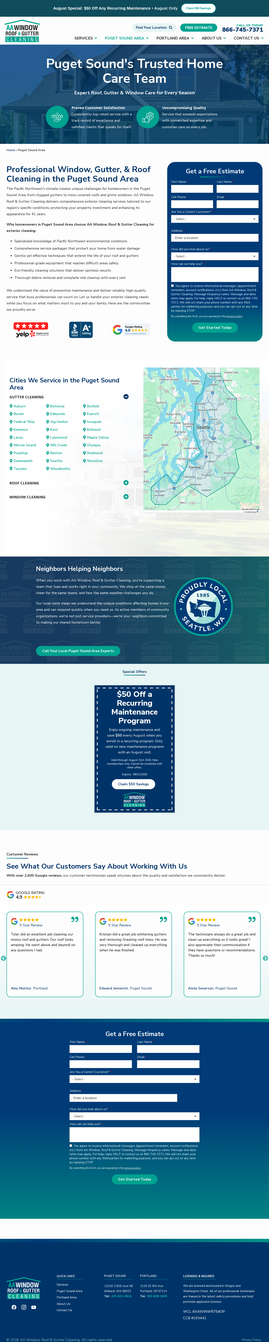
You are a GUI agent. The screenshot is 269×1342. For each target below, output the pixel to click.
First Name (178, 182)
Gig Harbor (59, 421)
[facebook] (14, 1307)
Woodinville (60, 468)
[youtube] (33, 1307)
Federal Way (24, 421)
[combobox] (215, 219)
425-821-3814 (121, 1296)
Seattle (56, 460)
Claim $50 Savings (198, 8)
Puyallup (21, 453)
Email (220, 197)
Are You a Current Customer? (191, 212)
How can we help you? (186, 264)
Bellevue (57, 406)
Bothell (93, 406)
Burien (19, 414)
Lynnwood (58, 437)
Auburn (20, 406)
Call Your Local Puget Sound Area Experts (78, 650)
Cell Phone (178, 197)
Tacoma (20, 468)
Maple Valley (98, 437)
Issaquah (94, 421)
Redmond (95, 453)
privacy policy (234, 316)
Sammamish (23, 460)
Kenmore (21, 429)
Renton (56, 453)
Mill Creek (58, 445)
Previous (3, 957)
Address (177, 231)
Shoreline (95, 460)
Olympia (93, 445)
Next (264, 957)
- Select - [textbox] (180, 219)
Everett (93, 414)
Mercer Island (25, 445)
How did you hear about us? (190, 249)
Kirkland (93, 429)
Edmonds (57, 414)
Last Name (224, 182)
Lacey (18, 437)
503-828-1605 (157, 1296)
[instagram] (23, 1307)
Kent (54, 429)
